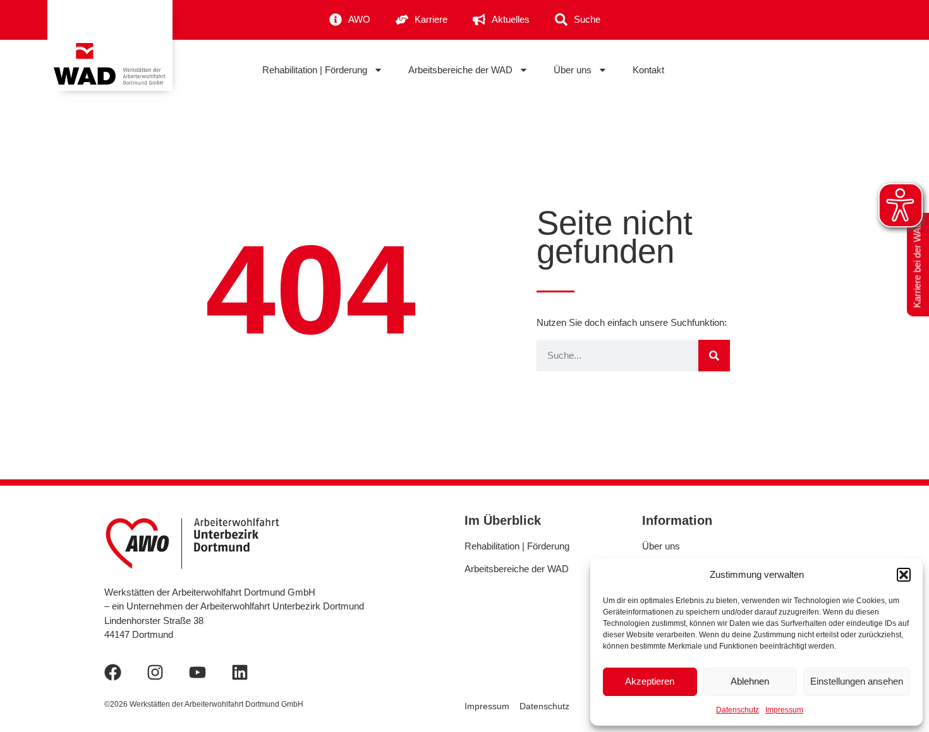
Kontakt (648, 69)
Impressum (784, 709)
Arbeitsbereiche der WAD (460, 69)
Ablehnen (750, 681)
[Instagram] (155, 672)
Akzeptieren (649, 681)
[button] (903, 574)
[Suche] (714, 355)
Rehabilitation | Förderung (314, 69)
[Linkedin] (239, 672)
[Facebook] (112, 672)
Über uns (573, 69)
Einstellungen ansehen (856, 681)
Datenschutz (737, 709)
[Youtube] (197, 672)
